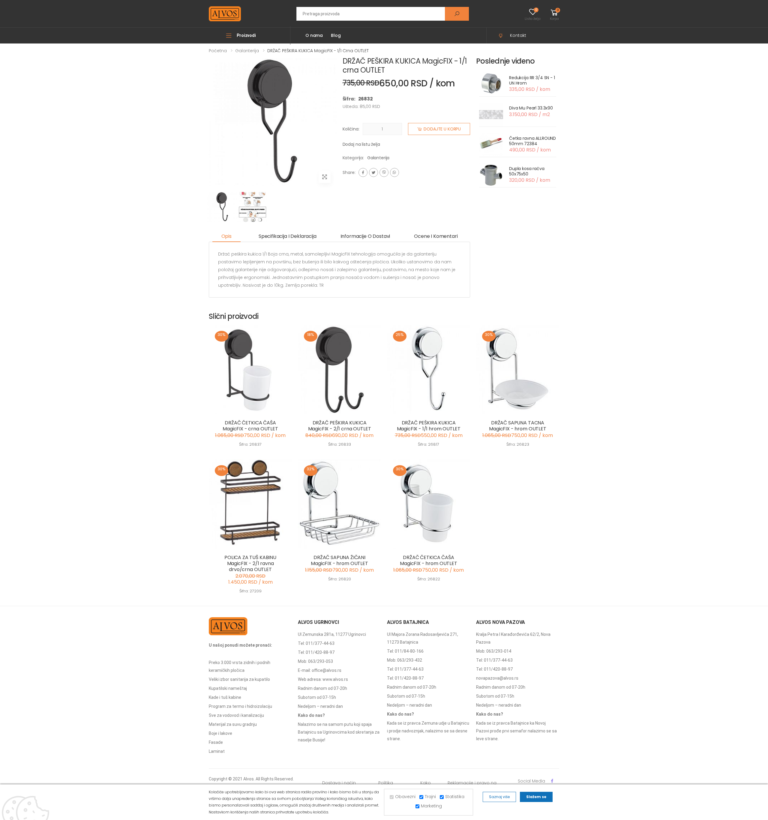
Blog (335, 35)
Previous (204, 124)
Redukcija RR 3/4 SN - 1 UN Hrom (532, 80)
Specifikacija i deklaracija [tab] (287, 236)
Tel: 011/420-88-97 (316, 652)
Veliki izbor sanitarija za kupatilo (239, 679)
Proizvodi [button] (246, 35)
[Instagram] (384, 172)
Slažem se (536, 796)
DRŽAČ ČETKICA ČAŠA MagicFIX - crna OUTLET (250, 425)
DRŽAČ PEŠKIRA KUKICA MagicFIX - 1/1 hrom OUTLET (428, 425)
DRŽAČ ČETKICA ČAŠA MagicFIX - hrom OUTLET (428, 560)
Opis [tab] (226, 236)
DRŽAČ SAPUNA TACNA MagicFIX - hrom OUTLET (517, 425)
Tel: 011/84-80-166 (405, 651)
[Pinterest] (394, 172)
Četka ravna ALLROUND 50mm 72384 (532, 141)
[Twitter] (373, 172)
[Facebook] (363, 172)
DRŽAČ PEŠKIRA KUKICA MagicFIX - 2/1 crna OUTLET (339, 425)
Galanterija (247, 51)
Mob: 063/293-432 (404, 660)
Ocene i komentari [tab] (436, 236)
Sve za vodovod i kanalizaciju (236, 715)
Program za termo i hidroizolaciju (240, 706)
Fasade (216, 742)
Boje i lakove (220, 733)
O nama (314, 35)
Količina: (351, 129)
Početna (218, 51)
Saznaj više (499, 796)
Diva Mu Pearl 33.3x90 (531, 108)
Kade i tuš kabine (225, 697)
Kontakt (518, 35)
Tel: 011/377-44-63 (316, 643)
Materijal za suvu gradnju (233, 724)
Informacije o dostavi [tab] (365, 236)
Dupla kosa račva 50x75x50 (526, 171)
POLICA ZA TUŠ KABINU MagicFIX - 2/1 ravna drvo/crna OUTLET (250, 563)
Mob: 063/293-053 (315, 661)
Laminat (217, 751)
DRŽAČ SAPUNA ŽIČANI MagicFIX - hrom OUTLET (339, 560)
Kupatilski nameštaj (228, 688)
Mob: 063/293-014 (493, 651)
